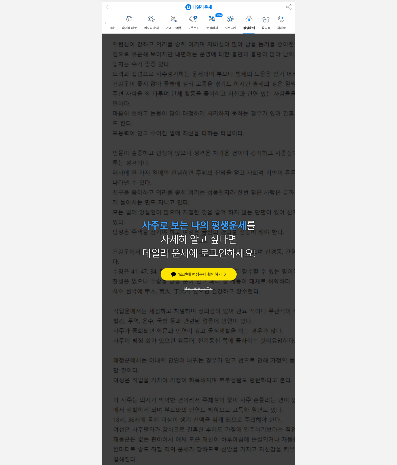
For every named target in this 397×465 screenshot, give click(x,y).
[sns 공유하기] (289, 7)
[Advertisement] (81, 83)
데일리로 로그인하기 (198, 288)
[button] (105, 23)
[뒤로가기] (107, 7)
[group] (129, 23)
